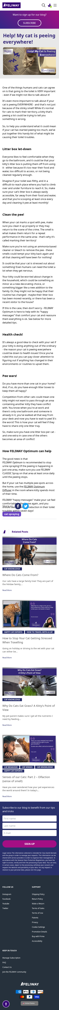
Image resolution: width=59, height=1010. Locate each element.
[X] (25, 506)
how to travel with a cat (40, 632)
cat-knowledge (12, 569)
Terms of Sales (38, 908)
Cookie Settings (38, 927)
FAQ (4, 962)
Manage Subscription (11, 958)
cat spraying (11, 514)
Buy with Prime (38, 936)
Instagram (6, 894)
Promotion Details (39, 931)
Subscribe (29, 23)
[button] (6, 1004)
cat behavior (11, 767)
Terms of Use (37, 913)
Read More (7, 590)
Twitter (5, 908)
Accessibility (37, 941)
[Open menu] (55, 5)
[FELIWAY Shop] (18, 5)
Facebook (6, 899)
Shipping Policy (38, 894)
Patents (35, 917)
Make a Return (38, 903)
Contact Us (7, 967)
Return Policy (37, 899)
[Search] (43, 5)
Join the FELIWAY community (14, 972)
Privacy (35, 922)
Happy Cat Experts (13, 632)
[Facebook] (18, 506)
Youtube (5, 903)
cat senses (27, 767)
